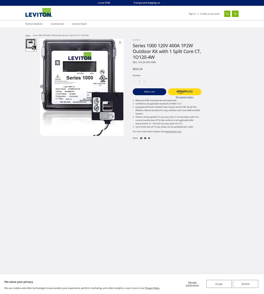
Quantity (136, 75)
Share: (135, 138)
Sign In (192, 14)
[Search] (227, 14)
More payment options (185, 97)
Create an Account (209, 14)
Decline (246, 283)
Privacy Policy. (152, 288)
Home (27, 35)
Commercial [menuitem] (57, 23)
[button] (184, 91)
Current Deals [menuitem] (79, 23)
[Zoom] (120, 42)
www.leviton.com (173, 131)
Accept (219, 283)
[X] (145, 138)
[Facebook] (141, 138)
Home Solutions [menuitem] (33, 23)
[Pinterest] (149, 138)
